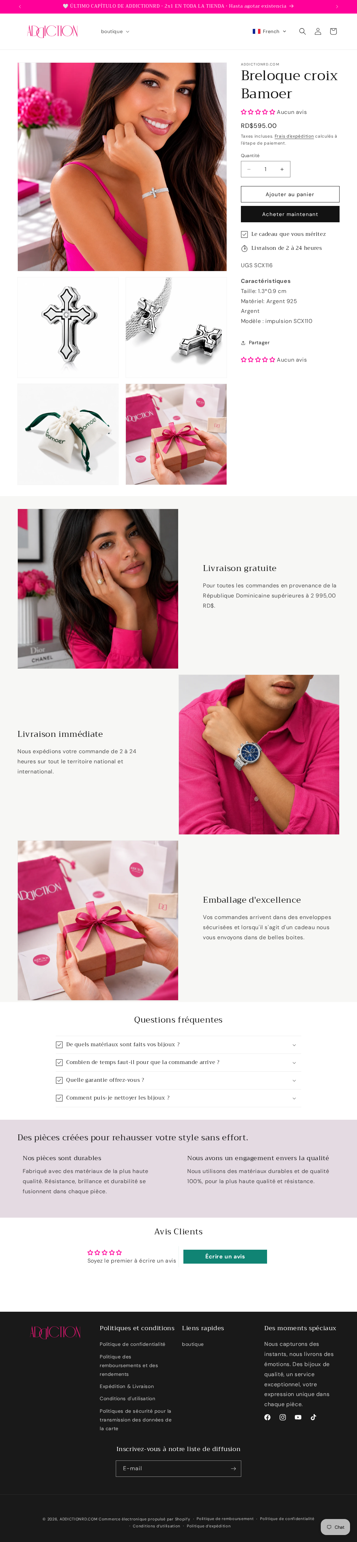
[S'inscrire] (233, 1468)
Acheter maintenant (290, 214)
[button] (114, 31)
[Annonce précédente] (20, 6)
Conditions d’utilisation (156, 1526)
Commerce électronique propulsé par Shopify (144, 1519)
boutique (193, 1344)
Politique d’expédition (208, 1526)
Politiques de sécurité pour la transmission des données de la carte (136, 1420)
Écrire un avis (225, 1256)
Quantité (250, 156)
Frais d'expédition (294, 136)
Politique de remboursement (225, 1518)
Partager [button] (259, 342)
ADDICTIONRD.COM (79, 1519)
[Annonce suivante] (337, 6)
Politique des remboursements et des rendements (129, 1365)
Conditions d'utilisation (127, 1398)
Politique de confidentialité (133, 1344)
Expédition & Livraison (127, 1386)
